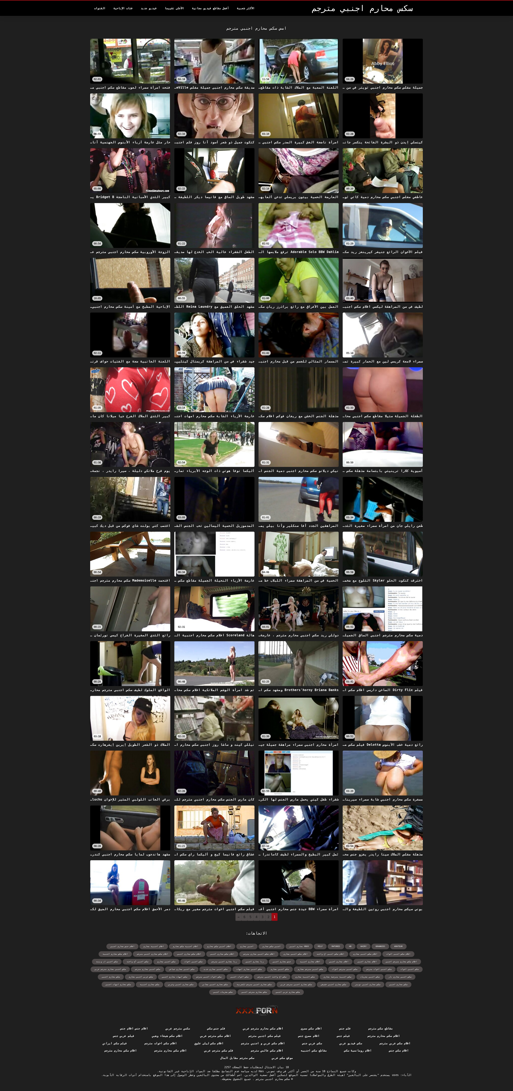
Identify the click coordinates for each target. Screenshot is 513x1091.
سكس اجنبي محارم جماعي (181, 969)
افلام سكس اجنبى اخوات (398, 954)
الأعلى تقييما (174, 8)
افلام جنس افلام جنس (134, 1028)
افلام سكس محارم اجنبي (189, 954)
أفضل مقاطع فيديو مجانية (210, 8)
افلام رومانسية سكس (358, 1050)
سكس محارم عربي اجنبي (288, 992)
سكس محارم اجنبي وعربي (180, 984)
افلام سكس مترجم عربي (215, 1035)
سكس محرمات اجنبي (222, 992)
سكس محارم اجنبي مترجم (272, 1079)
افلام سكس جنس (399, 1050)
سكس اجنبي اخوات (410, 969)
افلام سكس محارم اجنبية (115, 954)
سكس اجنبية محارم (305, 977)
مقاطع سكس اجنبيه (314, 1050)
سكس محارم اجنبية (149, 984)
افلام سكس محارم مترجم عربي (263, 1028)
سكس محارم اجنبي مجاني (215, 984)
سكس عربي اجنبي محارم (141, 977)
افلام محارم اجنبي (338, 961)
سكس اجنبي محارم (280, 969)
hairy (364, 946)
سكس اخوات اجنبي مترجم (208, 977)
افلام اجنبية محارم (153, 946)
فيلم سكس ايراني (115, 1043)
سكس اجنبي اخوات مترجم (379, 969)
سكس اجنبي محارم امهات (249, 969)
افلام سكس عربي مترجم (395, 1043)
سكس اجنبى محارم (166, 961)
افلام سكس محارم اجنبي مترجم (152, 954)
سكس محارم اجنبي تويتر (367, 984)
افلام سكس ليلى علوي (208, 1043)
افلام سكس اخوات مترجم (160, 1043)
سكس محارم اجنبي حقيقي (333, 984)
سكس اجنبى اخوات (193, 961)
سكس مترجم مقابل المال (237, 1058)
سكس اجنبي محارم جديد (215, 969)
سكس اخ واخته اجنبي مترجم (272, 977)
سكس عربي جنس (312, 1043)
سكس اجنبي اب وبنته (107, 961)
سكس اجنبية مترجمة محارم (337, 977)
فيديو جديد (149, 8)
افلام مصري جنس (308, 1035)
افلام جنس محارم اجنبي (122, 946)
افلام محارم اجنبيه (310, 961)
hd (350, 946)
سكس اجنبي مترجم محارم (310, 969)
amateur (398, 946)
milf (320, 946)
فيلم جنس (343, 1035)
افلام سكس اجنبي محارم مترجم (259, 954)
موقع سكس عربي (282, 1058)
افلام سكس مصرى (311, 1028)
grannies (380, 946)
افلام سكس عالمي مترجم (267, 1050)
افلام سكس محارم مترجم (384, 1035)
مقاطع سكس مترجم (380, 1028)
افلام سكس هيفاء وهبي (167, 1035)
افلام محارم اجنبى (367, 961)
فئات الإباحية (123, 8)
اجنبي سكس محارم (272, 946)
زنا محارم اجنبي (255, 961)
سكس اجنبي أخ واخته (137, 961)
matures (336, 946)
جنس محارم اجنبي (282, 961)
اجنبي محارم (246, 946)
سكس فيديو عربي (350, 1043)
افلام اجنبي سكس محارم (219, 946)
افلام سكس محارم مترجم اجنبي (401, 961)
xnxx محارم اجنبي (299, 946)
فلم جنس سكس (216, 1028)
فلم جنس (345, 1028)
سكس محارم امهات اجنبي (118, 984)
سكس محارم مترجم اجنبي (254, 992)
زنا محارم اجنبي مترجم (224, 961)
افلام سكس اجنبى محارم (365, 954)
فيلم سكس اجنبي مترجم (264, 1035)
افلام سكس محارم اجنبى (222, 954)
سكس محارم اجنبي (398, 984)
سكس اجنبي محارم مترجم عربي (110, 969)
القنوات (99, 8)
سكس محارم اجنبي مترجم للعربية (254, 984)
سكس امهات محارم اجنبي (174, 977)
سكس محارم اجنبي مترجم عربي (296, 984)
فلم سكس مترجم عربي (218, 1050)
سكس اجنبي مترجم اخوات (344, 969)
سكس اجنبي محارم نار (400, 977)
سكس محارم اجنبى (111, 977)
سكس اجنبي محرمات (370, 977)
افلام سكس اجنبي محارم (296, 954)
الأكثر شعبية (245, 8)
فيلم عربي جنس (123, 1035)
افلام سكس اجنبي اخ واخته (330, 954)
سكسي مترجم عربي (178, 1028)
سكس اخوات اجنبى (239, 977)
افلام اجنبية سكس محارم (185, 946)
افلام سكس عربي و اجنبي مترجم (263, 1043)
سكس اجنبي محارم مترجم (147, 969)
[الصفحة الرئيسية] (256, 1010)
